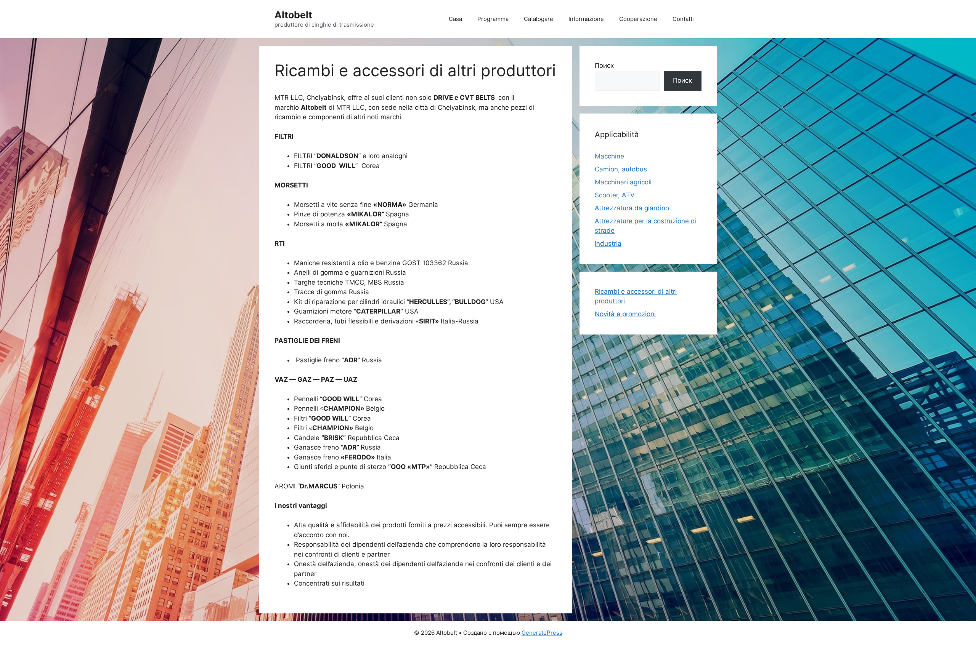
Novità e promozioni (625, 314)
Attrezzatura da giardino (632, 208)
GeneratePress (542, 632)
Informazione (586, 18)
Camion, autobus (621, 169)
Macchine (609, 156)
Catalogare (538, 18)
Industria (608, 243)
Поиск (604, 65)
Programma (493, 18)
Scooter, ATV (615, 195)
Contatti (683, 18)
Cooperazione (638, 18)
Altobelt (293, 15)
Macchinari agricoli (623, 182)
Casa (455, 18)
